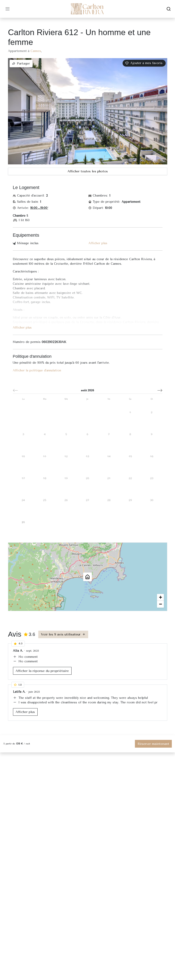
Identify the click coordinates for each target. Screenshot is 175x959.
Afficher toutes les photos (87, 171)
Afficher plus (97, 243)
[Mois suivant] (159, 390)
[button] (144, 63)
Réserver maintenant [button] (153, 744)
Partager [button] (23, 63)
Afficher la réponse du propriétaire (42, 671)
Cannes (36, 51)
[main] (87, 488)
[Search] (168, 9)
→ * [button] (39, 208)
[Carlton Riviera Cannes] (87, 9)
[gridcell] (130, 412)
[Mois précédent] (15, 390)
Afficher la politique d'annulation (37, 370)
